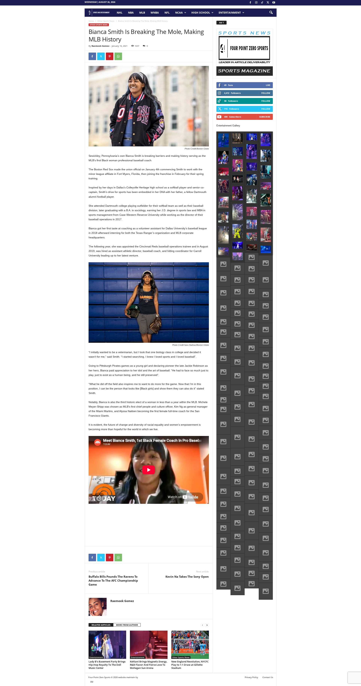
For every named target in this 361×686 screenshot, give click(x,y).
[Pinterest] (109, 56)
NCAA (179, 12)
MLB (142, 12)
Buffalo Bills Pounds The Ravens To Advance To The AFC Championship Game (113, 580)
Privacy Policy (251, 677)
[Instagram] (256, 2)
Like (268, 85)
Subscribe (264, 116)
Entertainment (230, 12)
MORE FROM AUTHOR (127, 624)
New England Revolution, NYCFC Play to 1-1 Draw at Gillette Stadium (190, 665)
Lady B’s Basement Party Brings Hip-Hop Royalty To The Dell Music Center (107, 665)
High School (200, 12)
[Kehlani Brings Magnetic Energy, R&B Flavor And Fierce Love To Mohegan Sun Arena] (149, 645)
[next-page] (207, 625)
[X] (268, 2)
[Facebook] (250, 2)
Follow (265, 93)
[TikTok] (262, 2)
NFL (167, 12)
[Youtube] (274, 2)
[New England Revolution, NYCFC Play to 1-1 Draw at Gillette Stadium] (190, 645)
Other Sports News (106, 21)
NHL (119, 12)
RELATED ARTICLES (101, 624)
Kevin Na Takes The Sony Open (187, 576)
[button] (271, 12)
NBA (131, 12)
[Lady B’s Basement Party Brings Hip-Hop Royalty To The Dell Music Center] (107, 645)
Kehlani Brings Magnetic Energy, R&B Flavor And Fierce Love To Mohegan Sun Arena (148, 665)
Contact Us (267, 677)
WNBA (155, 12)
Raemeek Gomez (100, 45)
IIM (91, 681)
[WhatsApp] (118, 56)
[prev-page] (202, 625)
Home (91, 21)
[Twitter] (101, 56)
